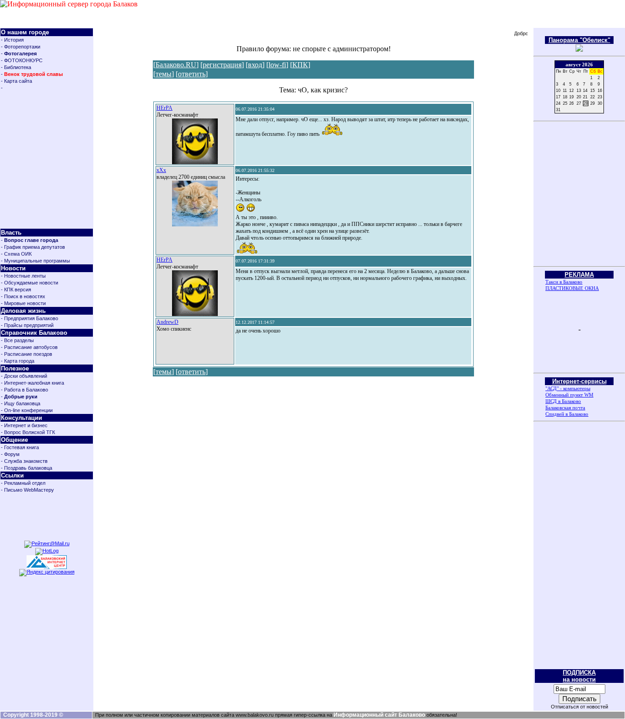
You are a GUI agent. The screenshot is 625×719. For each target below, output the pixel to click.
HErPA (164, 108)
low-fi (277, 65)
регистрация (222, 65)
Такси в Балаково (563, 281)
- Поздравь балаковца (26, 468)
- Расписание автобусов (29, 347)
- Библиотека (16, 67)
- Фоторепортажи (20, 46)
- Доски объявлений (24, 376)
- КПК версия (16, 289)
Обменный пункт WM (569, 394)
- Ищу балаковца (20, 403)
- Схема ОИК (16, 254)
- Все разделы (17, 340)
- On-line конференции (27, 410)
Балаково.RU (176, 65)
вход (255, 65)
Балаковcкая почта (565, 407)
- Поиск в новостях (23, 296)
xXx (161, 170)
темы (164, 74)
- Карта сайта (16, 81)
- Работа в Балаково (24, 389)
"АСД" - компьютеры (567, 388)
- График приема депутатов (33, 247)
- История (12, 40)
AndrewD (167, 322)
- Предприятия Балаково (29, 318)
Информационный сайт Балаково (379, 715)
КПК (300, 65)
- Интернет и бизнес (24, 425)
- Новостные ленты (23, 276)
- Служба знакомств (24, 461)
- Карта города (17, 361)
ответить (191, 74)
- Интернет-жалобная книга (32, 383)
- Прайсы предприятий (27, 325)
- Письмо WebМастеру (27, 490)
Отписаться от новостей (579, 706)
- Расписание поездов (26, 354)
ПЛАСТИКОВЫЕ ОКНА (572, 288)
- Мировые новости (23, 303)
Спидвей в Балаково (566, 414)
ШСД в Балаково (563, 401)
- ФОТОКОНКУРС (22, 60)
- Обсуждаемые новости (29, 282)
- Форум (10, 454)
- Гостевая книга (20, 447)
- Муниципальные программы (35, 260)
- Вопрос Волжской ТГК (28, 432)
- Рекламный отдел (23, 483)
